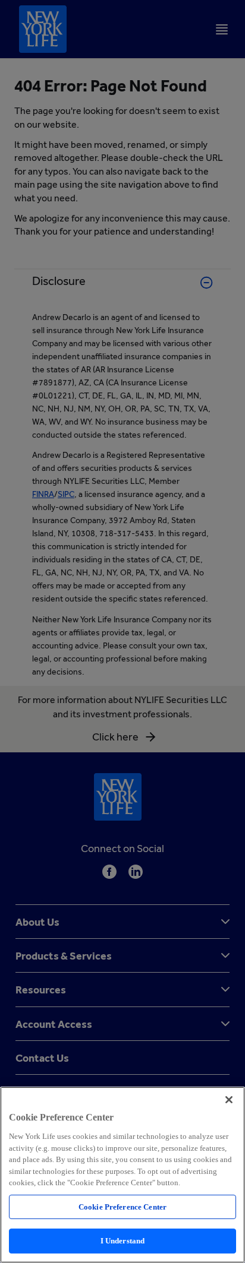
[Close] (229, 1100)
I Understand (122, 1240)
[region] (122, 1175)
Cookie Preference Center (122, 1206)
